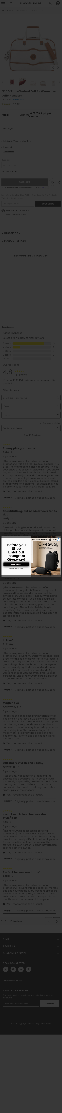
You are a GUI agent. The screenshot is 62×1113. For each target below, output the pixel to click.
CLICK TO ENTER (16, 564)
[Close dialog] (58, 539)
